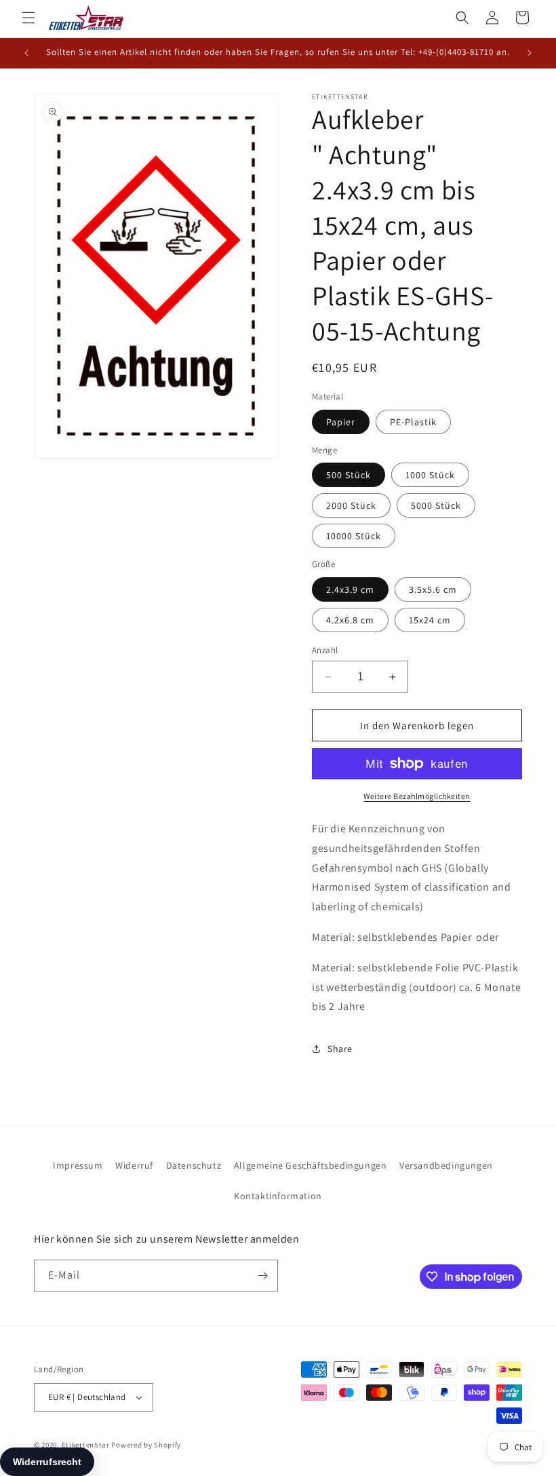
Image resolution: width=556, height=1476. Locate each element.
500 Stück (348, 475)
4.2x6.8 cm (350, 620)
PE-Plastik (413, 422)
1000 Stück (430, 475)
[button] (28, 18)
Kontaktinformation (278, 1196)
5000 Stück (436, 505)
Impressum (77, 1165)
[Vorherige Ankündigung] (26, 53)
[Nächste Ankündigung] (529, 53)
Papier (340, 422)
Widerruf (134, 1165)
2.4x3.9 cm (350, 589)
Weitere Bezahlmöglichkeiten (417, 796)
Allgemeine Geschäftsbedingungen (310, 1165)
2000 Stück (351, 505)
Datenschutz (194, 1165)
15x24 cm (430, 620)
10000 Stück (353, 536)
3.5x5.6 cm (433, 589)
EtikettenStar (86, 1445)
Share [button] (340, 1049)
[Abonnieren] (262, 1276)
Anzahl (325, 650)
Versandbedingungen (446, 1165)
